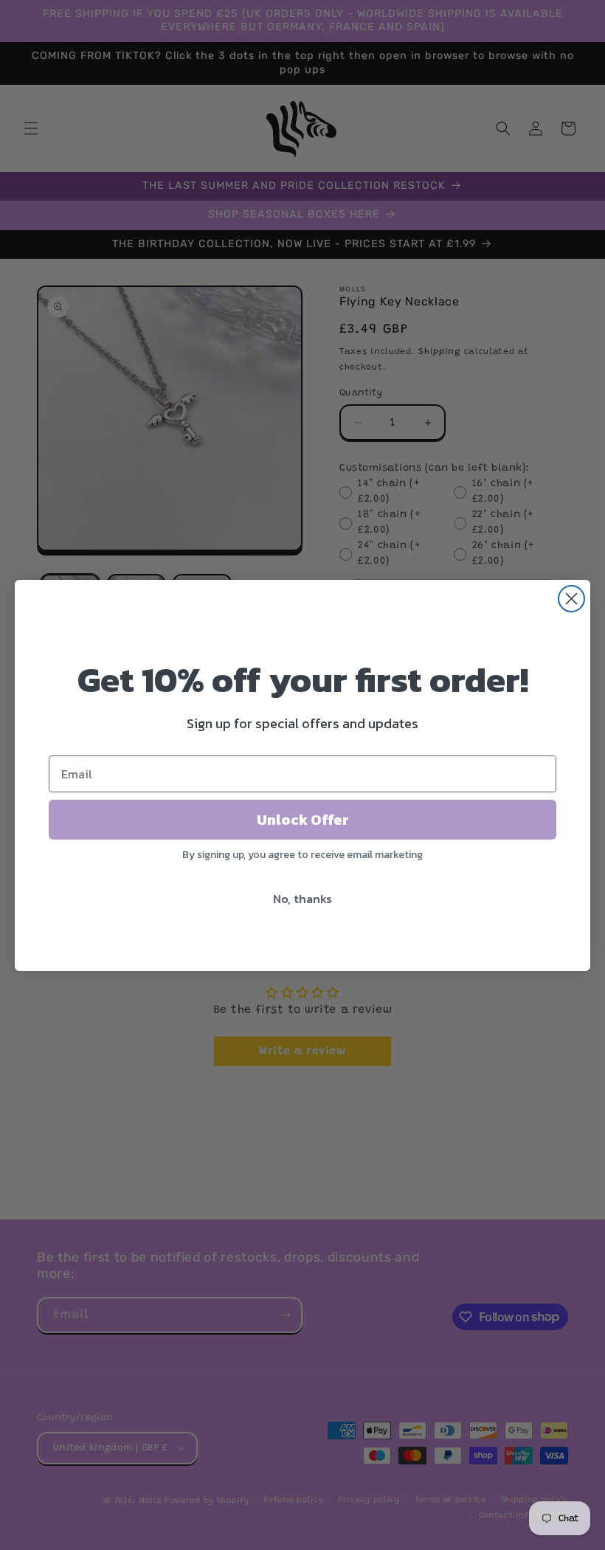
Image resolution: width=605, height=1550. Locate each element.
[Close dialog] (571, 599)
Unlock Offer (303, 820)
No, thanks (302, 898)
